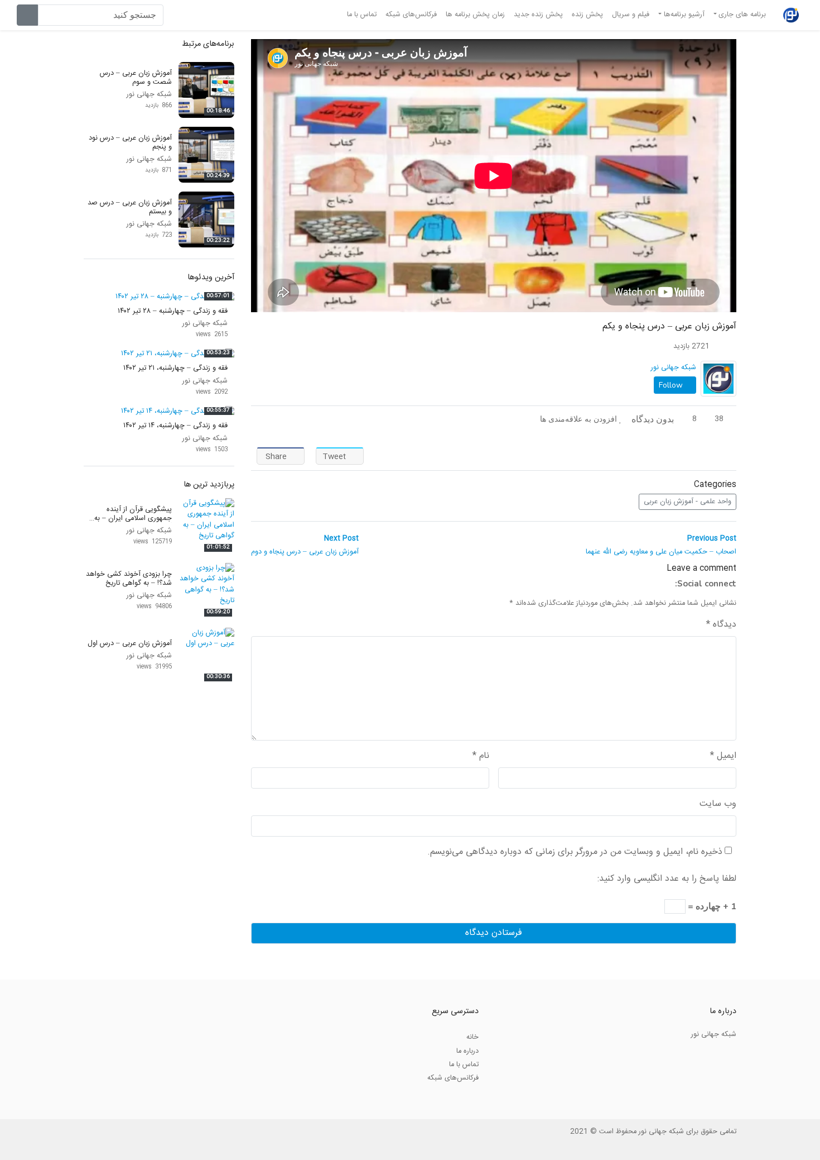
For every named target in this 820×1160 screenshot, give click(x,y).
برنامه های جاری (742, 14)
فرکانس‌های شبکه (411, 14)
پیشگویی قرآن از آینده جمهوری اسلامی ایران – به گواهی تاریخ (133, 518)
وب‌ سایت (718, 804)
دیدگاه (721, 625)
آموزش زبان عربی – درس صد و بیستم (130, 207)
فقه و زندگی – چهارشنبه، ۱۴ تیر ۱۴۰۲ (175, 425)
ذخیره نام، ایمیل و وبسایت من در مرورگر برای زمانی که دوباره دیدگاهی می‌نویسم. (574, 852)
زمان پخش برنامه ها (475, 14)
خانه (472, 1037)
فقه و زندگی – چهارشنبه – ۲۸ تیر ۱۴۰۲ (173, 311)
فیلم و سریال (630, 14)
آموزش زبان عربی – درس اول (130, 643)
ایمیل (723, 756)
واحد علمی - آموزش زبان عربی (687, 501)
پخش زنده (587, 14)
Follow (672, 385)
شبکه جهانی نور (673, 367)
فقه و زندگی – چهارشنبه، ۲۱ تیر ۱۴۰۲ (175, 368)
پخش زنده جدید (538, 14)
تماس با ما (362, 14)
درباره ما (467, 1051)
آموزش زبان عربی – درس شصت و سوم (136, 77)
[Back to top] (31, 1095)
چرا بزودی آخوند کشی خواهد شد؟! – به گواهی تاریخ (129, 578)
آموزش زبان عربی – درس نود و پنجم (130, 142)
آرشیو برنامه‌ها (684, 14)
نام (480, 756)
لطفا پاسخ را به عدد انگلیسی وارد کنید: (666, 879)
